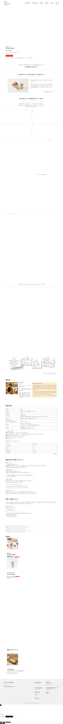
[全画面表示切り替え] (4, 722)
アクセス (36, 693)
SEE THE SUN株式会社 (9, 682)
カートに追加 (9, 55)
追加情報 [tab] (8, 61)
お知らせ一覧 (47, 693)
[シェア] (6, 722)
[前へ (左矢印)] (1, 723)
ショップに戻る (9, 716)
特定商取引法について (38, 697)
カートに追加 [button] (17, 576)
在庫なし (16, 653)
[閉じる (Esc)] (9, 722)
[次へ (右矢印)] (4, 723)
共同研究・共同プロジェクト (49, 689)
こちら (37, 66)
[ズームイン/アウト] (1, 722)
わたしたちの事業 (37, 689)
